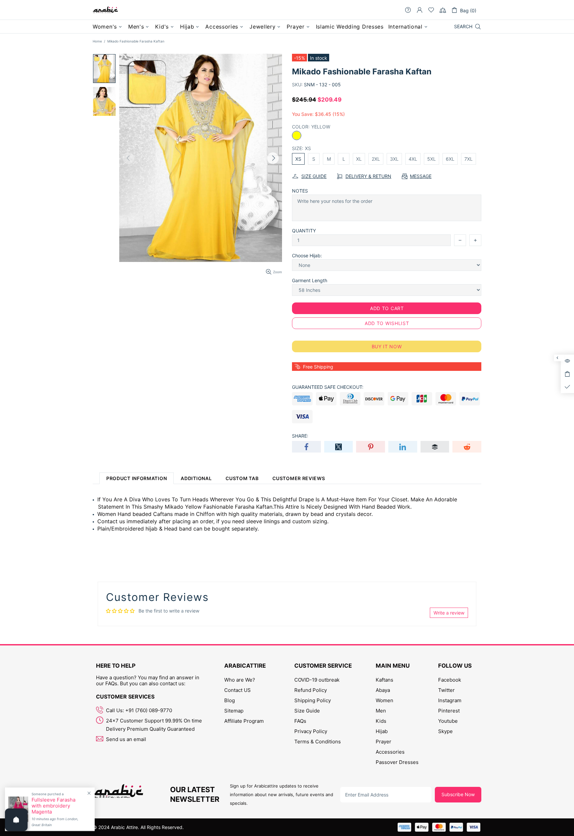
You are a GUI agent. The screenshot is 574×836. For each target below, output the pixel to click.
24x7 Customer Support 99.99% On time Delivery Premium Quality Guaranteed (154, 724)
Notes (300, 191)
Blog (229, 700)
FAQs (300, 721)
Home (97, 41)
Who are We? (239, 680)
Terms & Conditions (317, 741)
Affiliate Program (244, 721)
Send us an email (126, 739)
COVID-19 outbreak (316, 680)
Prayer (383, 741)
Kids (381, 721)
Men (381, 711)
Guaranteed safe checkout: (327, 387)
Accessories (390, 752)
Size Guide (307, 711)
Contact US (237, 690)
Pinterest (449, 711)
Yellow (297, 135)
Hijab (382, 731)
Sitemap (233, 711)
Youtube (448, 721)
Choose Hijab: (307, 255)
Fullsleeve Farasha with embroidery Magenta (53, 806)
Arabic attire (105, 10)
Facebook (449, 680)
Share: (300, 436)
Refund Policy (310, 690)
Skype (445, 731)
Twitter (446, 690)
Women (384, 700)
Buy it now (387, 346)
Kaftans (384, 680)
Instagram (449, 700)
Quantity (304, 230)
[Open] (16, 819)
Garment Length (309, 280)
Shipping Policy (312, 700)
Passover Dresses (397, 762)
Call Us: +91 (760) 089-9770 (139, 710)
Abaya (383, 690)
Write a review (448, 613)
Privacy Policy (310, 731)
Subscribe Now (458, 794)
